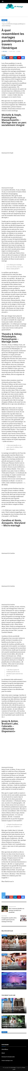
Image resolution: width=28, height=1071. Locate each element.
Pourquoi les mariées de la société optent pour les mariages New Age (9, 919)
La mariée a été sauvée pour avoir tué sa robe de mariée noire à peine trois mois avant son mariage (13, 1008)
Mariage (4, 20)
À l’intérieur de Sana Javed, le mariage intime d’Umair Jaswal (12, 1025)
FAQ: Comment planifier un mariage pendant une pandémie (16, 910)
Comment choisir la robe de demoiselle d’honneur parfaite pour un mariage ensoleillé (13, 945)
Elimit (3, 1053)
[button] (3, 1)
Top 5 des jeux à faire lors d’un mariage (11, 965)
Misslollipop (5, 1049)
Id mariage (13, 1067)
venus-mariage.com (7, 1060)
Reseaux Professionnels (8, 1056)
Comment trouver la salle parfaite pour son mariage (13, 985)
